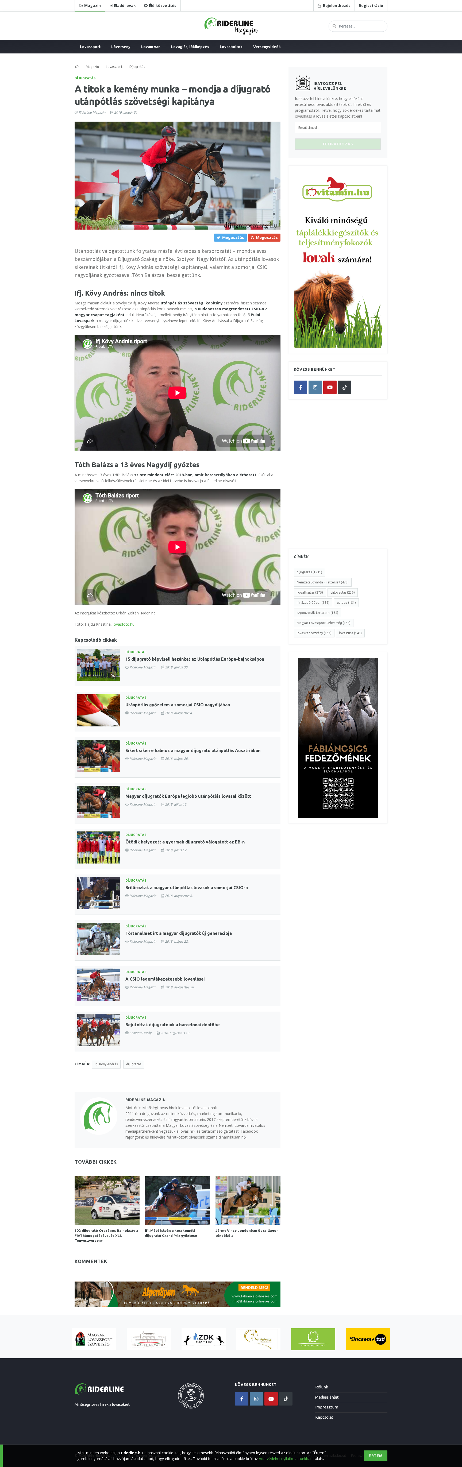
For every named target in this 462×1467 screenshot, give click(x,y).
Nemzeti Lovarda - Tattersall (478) (323, 582)
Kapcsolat (324, 1417)
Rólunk (321, 1387)
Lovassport (90, 47)
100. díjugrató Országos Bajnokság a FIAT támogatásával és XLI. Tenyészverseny (106, 1235)
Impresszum (326, 1407)
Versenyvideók (267, 47)
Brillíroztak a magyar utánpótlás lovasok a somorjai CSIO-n (186, 887)
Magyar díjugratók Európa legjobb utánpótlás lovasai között (188, 796)
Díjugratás (85, 78)
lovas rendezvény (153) (314, 633)
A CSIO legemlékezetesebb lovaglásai (165, 979)
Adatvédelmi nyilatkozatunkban (286, 1458)
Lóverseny (120, 47)
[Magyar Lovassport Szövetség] (94, 1339)
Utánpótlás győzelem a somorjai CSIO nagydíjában (177, 704)
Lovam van (150, 47)
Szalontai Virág (140, 1033)
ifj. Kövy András (106, 1064)
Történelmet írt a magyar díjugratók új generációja (178, 933)
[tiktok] (344, 387)
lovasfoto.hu (123, 624)
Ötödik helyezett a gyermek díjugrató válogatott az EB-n (185, 841)
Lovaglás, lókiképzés (190, 47)
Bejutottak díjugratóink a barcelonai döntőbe (172, 1024)
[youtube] (330, 387)
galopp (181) (346, 602)
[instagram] (315, 387)
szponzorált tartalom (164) (317, 612)
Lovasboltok (231, 47)
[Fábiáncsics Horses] (258, 1339)
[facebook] (300, 387)
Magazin (92, 66)
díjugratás (133, 1064)
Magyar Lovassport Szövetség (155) (324, 623)
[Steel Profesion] (204, 1339)
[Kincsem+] (368, 1339)
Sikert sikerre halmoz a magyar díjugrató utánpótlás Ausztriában (192, 750)
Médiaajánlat (327, 1397)
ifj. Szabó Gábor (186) (313, 602)
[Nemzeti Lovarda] (149, 1339)
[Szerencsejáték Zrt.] (313, 1339)
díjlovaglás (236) (342, 592)
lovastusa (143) (350, 633)
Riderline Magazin (92, 112)
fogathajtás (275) (310, 592)
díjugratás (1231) (309, 572)
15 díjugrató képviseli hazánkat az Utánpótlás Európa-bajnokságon (194, 659)
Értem (376, 1456)
